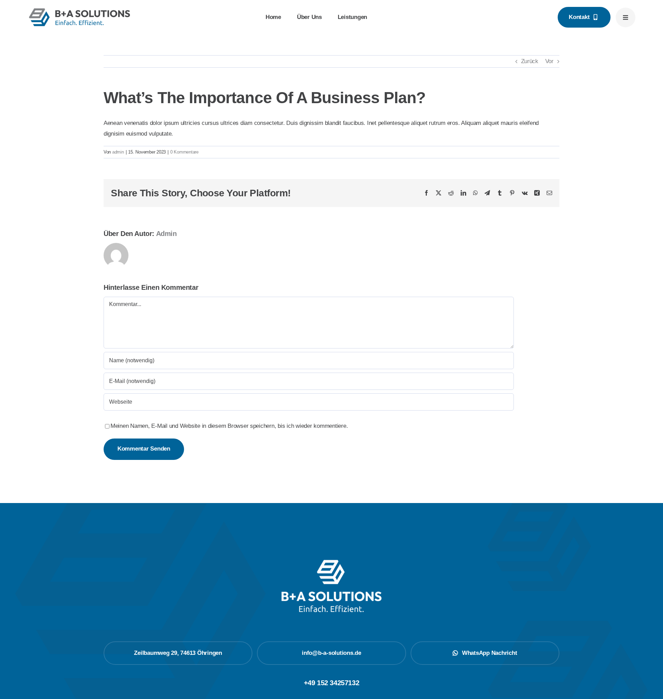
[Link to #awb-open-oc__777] (625, 17)
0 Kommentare (184, 152)
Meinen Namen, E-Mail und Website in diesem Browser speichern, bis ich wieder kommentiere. (229, 426)
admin (118, 152)
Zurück (529, 61)
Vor (549, 61)
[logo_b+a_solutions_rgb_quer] (79, 10)
